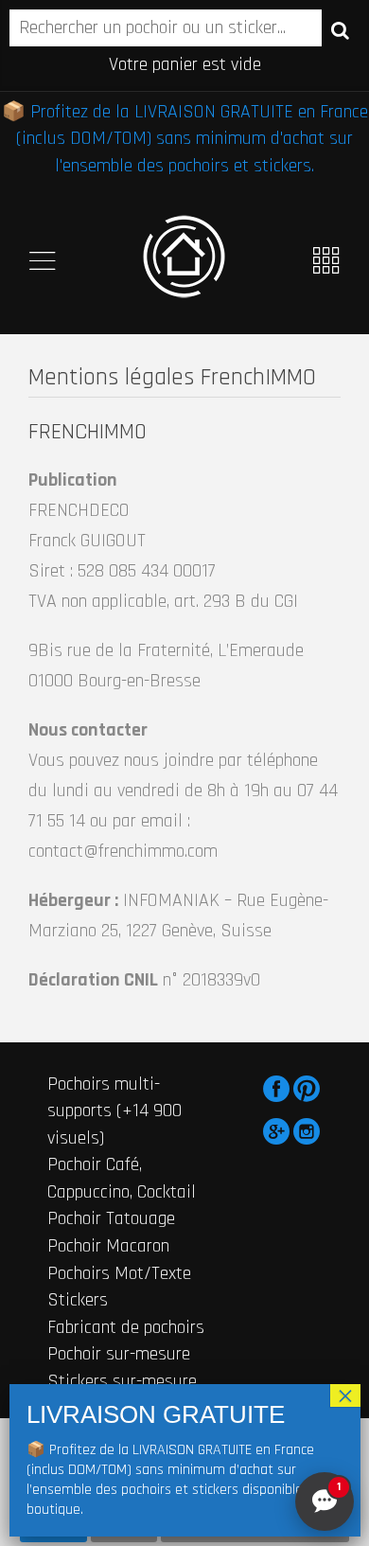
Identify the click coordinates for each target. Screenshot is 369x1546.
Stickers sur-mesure (122, 1381)
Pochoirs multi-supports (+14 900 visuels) (114, 1111)
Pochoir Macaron (108, 1246)
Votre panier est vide (185, 64)
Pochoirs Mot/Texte (119, 1273)
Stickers (77, 1300)
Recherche (340, 29)
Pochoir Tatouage (111, 1218)
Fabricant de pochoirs (125, 1327)
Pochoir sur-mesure (118, 1354)
